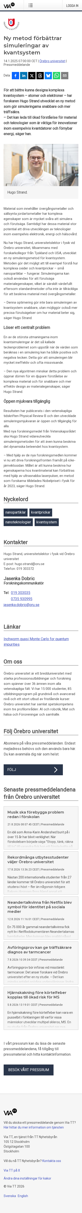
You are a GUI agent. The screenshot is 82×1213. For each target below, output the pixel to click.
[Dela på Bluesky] (48, 76)
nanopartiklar (15, 512)
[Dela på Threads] (40, 76)
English (23, 1196)
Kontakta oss (51, 1161)
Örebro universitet (52, 61)
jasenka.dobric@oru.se (21, 605)
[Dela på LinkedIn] (23, 76)
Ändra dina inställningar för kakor (27, 1178)
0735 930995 (21, 599)
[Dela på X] (32, 76)
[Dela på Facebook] (15, 76)
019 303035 (20, 593)
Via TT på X (12, 1170)
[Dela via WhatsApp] (56, 76)
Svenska (10, 1196)
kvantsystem (46, 522)
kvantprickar (40, 512)
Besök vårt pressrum (28, 1070)
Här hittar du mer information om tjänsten (34, 1127)
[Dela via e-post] (64, 76)
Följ (11, 770)
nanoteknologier (18, 522)
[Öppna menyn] (31, 5)
